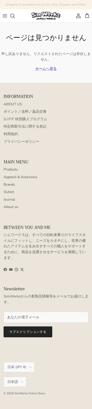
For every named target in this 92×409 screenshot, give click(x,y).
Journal (9, 199)
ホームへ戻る (46, 68)
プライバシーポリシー (21, 141)
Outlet (9, 191)
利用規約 (11, 134)
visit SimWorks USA (66, 6)
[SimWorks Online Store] (46, 16)
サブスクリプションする (27, 332)
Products (11, 169)
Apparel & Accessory (20, 177)
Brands (9, 184)
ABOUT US (13, 104)
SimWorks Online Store (30, 393)
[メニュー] (5, 16)
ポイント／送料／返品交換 (25, 111)
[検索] (15, 16)
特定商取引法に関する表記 (25, 126)
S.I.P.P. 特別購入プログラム (25, 119)
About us (11, 206)
